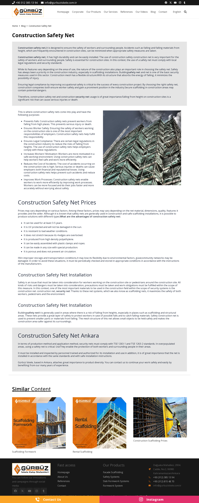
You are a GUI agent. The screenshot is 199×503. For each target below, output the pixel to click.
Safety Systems (111, 476)
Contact (62, 485)
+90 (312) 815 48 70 (163, 481)
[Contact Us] (39, 499)
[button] (182, 11)
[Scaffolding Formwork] (39, 423)
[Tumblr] (184, 2)
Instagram (154, 499)
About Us (63, 476)
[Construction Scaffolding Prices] (160, 417)
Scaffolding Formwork (24, 451)
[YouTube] (175, 2)
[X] (170, 2)
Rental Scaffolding (82, 451)
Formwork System (113, 485)
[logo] (28, 12)
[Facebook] (166, 2)
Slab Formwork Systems (116, 481)
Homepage (64, 472)
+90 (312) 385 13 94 (163, 477)
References (64, 481)
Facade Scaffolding (113, 472)
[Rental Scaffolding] (99, 423)
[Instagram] (180, 2)
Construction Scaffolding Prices (150, 440)
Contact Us (52, 499)
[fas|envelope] (150, 485)
